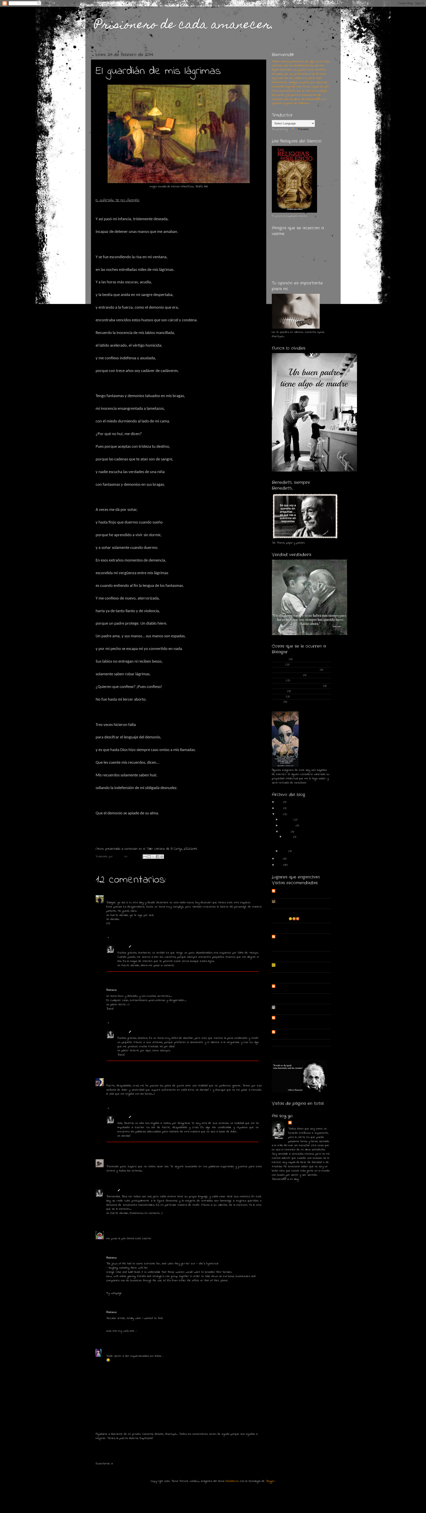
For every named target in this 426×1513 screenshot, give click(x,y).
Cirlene (110, 1350)
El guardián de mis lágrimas (300, 842)
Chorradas (278, 664)
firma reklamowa (148, 1331)
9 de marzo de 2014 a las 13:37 (152, 1117)
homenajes (278, 680)
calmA (280, 954)
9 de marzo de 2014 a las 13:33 (152, 1032)
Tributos (277, 702)
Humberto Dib (115, 896)
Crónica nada (284, 1049)
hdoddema (232, 1481)
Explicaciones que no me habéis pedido (299, 1011)
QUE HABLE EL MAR (287, 990)
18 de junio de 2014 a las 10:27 (136, 1258)
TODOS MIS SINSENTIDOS (293, 975)
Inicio (184, 1454)
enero (284, 851)
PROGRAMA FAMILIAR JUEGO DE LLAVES (299, 969)
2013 (280, 859)
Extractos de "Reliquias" (287, 675)
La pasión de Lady (287, 1042)
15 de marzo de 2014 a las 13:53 (142, 1190)
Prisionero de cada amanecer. (184, 26)
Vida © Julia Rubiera (288, 905)
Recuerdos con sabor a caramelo (297, 1032)
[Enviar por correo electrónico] (145, 856)
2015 (280, 808)
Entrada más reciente (113, 1454)
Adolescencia (280, 659)
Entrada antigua (249, 1454)
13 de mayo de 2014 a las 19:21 (149, 1232)
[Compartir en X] (153, 856)
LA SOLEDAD (284, 979)
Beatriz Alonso (115, 1079)
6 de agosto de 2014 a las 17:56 (137, 1312)
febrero (285, 832)
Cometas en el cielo (288, 986)
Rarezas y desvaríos (289, 1007)
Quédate (281, 1035)
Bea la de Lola (115, 1160)
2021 (280, 802)
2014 (280, 814)
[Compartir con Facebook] (157, 856)
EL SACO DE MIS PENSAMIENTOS (297, 936)
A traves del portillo (288, 891)
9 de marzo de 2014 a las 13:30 (152, 947)
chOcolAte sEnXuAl (117, 1232)
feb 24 (288, 837)
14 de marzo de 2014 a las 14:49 (144, 1160)
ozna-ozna (282, 901)
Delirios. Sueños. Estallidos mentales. (295, 670)
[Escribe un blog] (149, 856)
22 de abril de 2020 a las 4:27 (134, 1350)
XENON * (281, 929)
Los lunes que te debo (290, 926)
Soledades (278, 696)
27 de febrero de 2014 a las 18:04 (145, 896)
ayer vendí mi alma (288, 1017)
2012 (280, 865)
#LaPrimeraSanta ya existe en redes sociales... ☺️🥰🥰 (299, 917)
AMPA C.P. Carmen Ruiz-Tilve (294, 965)
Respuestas (118, 938)
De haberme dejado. (288, 1000)
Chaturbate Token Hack (137, 1293)
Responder (113, 929)
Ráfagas (281, 958)
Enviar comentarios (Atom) (131, 1463)
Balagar (122, 947)
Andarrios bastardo (287, 894)
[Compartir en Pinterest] (162, 856)
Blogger (270, 1481)
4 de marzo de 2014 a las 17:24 (137, 990)
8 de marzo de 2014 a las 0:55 (145, 1079)
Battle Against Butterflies (292, 996)
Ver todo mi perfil (283, 1185)
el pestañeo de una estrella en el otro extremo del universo (299, 1023)
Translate (303, 129)
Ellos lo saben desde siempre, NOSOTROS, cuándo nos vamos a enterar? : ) (296, 943)
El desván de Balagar (289, 911)
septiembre (288, 825)
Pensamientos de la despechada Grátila (297, 686)
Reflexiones (279, 691)
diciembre (287, 819)
